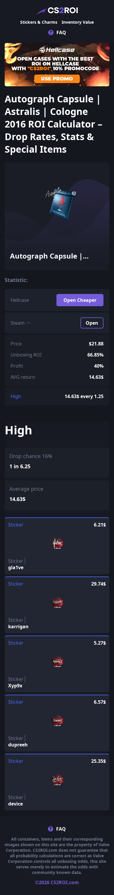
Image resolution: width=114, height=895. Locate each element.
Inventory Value (78, 22)
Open (92, 323)
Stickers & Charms (38, 22)
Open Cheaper (79, 300)
